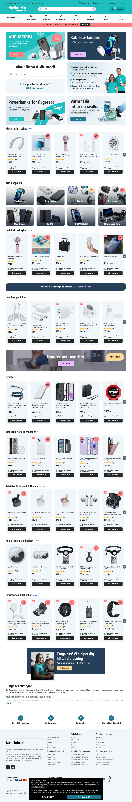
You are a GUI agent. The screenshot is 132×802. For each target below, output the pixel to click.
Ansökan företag (51, 747)
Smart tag (98, 747)
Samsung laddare (101, 740)
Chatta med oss (64, 668)
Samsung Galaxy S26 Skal (78, 754)
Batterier (105, 20)
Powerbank (90, 20)
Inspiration (74, 747)
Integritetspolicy (75, 740)
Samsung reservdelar (102, 757)
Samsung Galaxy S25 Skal (78, 762)
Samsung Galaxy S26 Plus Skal (79, 757)
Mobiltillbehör (46, 20)
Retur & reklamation (52, 740)
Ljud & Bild (76, 20)
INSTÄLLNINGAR (48, 797)
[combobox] (67, 9)
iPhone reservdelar (101, 754)
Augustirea (120, 20)
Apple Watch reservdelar (102, 764)
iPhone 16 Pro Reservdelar (103, 762)
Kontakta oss (50, 745)
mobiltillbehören (16, 700)
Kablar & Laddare (61, 20)
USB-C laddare (100, 742)
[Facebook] (8, 767)
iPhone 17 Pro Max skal (53, 762)
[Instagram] (13, 767)
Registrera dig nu (84, 287)
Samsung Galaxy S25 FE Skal (79, 764)
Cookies (73, 742)
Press (73, 745)
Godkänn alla (84, 797)
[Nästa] (124, 155)
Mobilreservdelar (31, 20)
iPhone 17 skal (51, 754)
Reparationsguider (52, 742)
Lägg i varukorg (17, 171)
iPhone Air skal (51, 757)
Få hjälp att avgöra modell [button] (34, 88)
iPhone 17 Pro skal (52, 759)
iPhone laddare (100, 737)
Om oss (73, 737)
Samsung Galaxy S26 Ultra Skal (79, 759)
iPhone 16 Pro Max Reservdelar (104, 759)
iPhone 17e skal (51, 764)
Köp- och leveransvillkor (53, 737)
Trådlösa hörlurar (100, 745)
